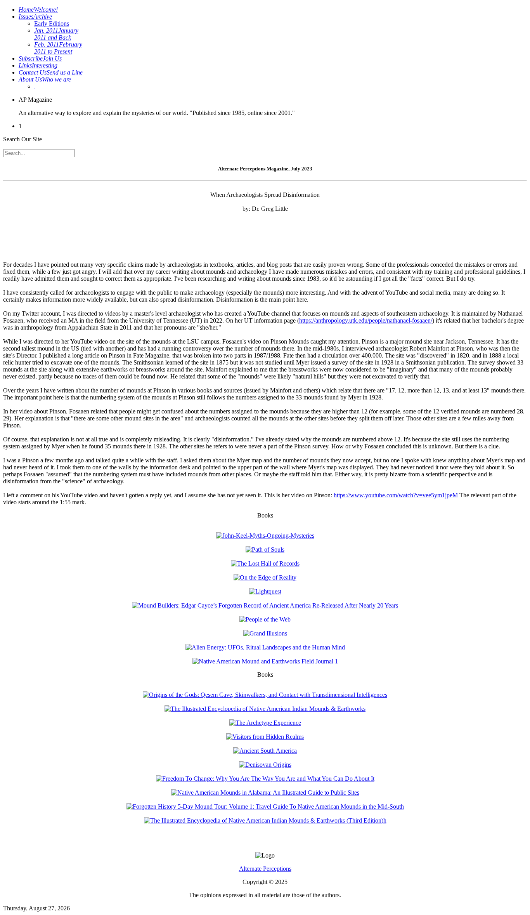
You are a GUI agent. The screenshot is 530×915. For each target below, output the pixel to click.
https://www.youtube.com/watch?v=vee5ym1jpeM (396, 495)
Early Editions (51, 23)
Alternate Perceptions (265, 868)
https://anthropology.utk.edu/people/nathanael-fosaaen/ (365, 320)
